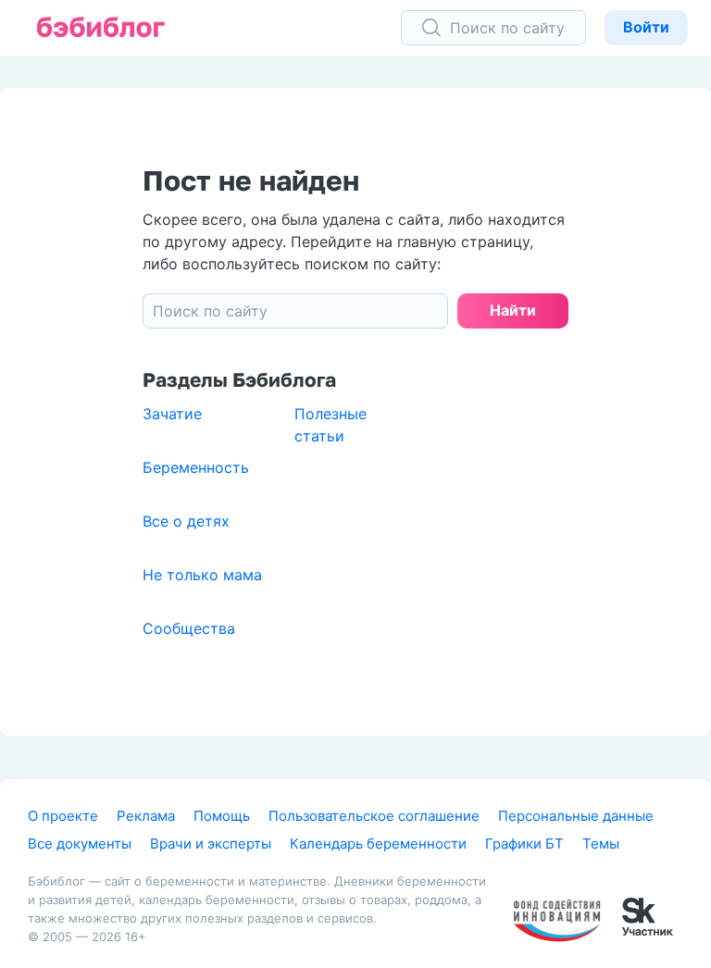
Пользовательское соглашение (374, 816)
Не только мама (202, 574)
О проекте (63, 816)
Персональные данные (576, 816)
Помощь (221, 816)
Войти (646, 27)
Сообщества (189, 628)
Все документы (79, 843)
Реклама (146, 816)
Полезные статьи (330, 424)
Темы (600, 843)
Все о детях (186, 521)
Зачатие (172, 413)
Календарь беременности (378, 843)
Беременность (196, 467)
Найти (513, 310)
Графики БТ (524, 843)
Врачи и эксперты (210, 843)
